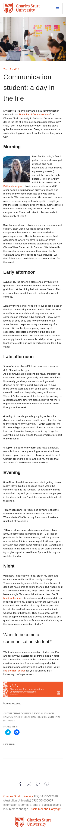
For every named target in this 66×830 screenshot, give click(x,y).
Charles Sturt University (18, 796)
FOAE (37, 713)
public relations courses (31, 717)
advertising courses (18, 713)
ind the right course (15, 670)
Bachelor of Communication (34, 114)
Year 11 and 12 (11, 69)
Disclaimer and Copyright (45, 809)
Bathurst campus (12, 186)
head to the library (13, 598)
